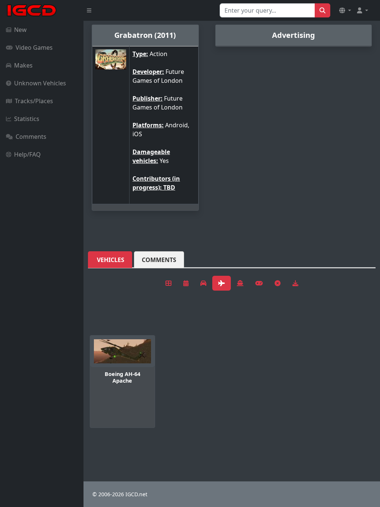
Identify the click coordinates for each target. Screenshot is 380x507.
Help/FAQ (27, 154)
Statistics (26, 119)
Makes (23, 65)
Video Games (34, 47)
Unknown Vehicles (40, 83)
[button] (345, 10)
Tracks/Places (34, 101)
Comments (31, 137)
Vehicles (110, 260)
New (20, 30)
